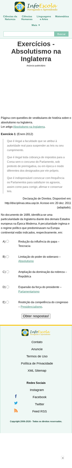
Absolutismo (26, 261)
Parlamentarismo (28, 291)
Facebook (39, 397)
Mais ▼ (36, 25)
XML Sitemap (37, 370)
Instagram (37, 390)
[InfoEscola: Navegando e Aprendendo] (36, 7)
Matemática (62, 16)
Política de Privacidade (37, 363)
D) (4, 287)
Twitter (39, 404)
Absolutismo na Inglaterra (29, 126)
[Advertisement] (36, 463)
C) (4, 271)
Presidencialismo (31, 306)
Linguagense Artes (44, 18)
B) (4, 256)
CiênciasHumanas (27, 18)
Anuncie (37, 349)
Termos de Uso (37, 356)
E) (4, 302)
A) (4, 241)
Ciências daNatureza (10, 18)
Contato (36, 342)
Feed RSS (39, 411)
